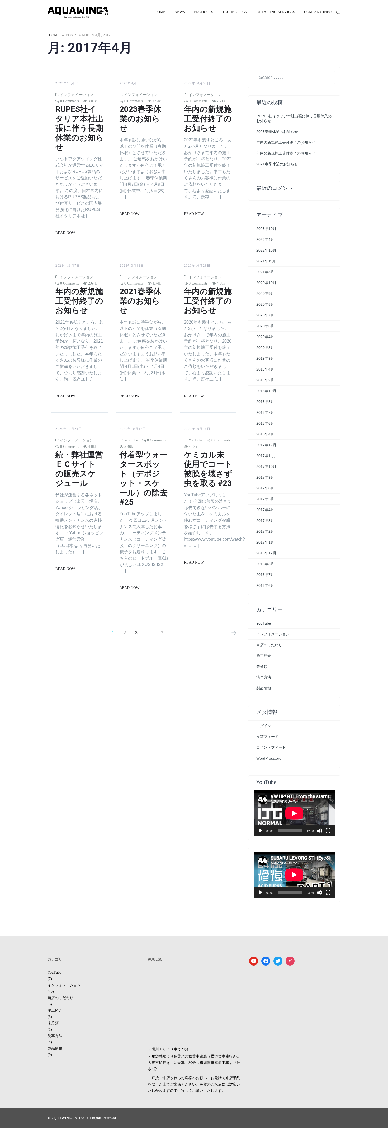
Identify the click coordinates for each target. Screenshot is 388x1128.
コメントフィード (271, 747)
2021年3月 (265, 272)
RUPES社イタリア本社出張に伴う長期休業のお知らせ (79, 128)
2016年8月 (265, 564)
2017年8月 (265, 488)
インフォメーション (76, 95)
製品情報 (263, 688)
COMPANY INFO (318, 12)
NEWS (179, 12)
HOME (160, 12)
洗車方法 (263, 677)
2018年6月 (265, 423)
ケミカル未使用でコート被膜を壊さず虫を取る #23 (208, 469)
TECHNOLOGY (235, 12)
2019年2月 (265, 380)
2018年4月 (265, 434)
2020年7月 (265, 315)
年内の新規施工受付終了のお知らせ (208, 118)
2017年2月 (265, 531)
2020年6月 (265, 326)
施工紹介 (263, 656)
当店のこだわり (269, 645)
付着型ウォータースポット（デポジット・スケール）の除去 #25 (144, 478)
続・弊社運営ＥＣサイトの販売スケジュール (79, 469)
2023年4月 (265, 239)
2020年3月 (265, 347)
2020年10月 (266, 283)
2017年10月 (266, 466)
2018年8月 (265, 402)
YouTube (131, 440)
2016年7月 (265, 575)
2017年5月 (265, 499)
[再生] (260, 830)
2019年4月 (265, 369)
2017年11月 (266, 456)
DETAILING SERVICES (276, 12)
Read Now (65, 233)
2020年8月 (265, 304)
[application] (294, 813)
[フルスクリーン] (328, 830)
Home (54, 35)
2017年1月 (265, 542)
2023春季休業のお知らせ (140, 118)
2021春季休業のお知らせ (140, 301)
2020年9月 (265, 293)
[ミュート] (319, 830)
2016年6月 (265, 585)
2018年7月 (265, 412)
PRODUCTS (203, 12)
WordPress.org (268, 758)
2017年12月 (266, 445)
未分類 (261, 666)
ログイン (263, 726)
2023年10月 (266, 229)
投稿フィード (267, 737)
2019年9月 (265, 358)
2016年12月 (266, 553)
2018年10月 (266, 391)
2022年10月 (266, 250)
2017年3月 (265, 521)
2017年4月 (265, 510)
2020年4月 (265, 337)
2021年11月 (266, 261)
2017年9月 (265, 477)
